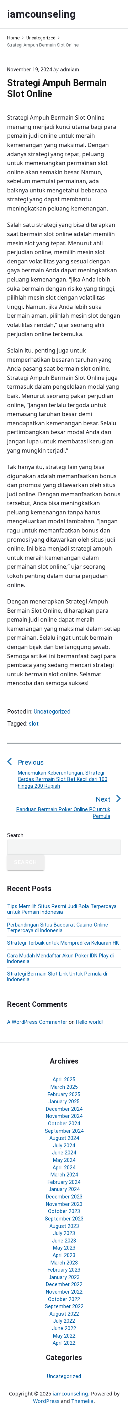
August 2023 (64, 1226)
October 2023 (64, 1211)
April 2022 (64, 1343)
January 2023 (64, 1277)
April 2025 (64, 1079)
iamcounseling (70, 1393)
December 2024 (64, 1109)
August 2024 (64, 1138)
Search (15, 835)
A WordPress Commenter (37, 1022)
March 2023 (64, 1263)
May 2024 (64, 1160)
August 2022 (64, 1314)
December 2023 (64, 1197)
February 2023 (64, 1270)
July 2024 (64, 1145)
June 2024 (64, 1153)
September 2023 (64, 1219)
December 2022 (64, 1284)
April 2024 (64, 1167)
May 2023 (64, 1248)
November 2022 (64, 1292)
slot (34, 723)
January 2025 (64, 1101)
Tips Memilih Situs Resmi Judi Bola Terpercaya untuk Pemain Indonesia (62, 909)
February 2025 (64, 1094)
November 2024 (64, 1116)
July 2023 (64, 1233)
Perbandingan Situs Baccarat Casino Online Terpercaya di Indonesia (57, 927)
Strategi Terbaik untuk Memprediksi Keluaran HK (63, 943)
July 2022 (64, 1321)
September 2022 (64, 1306)
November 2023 (64, 1204)
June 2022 (64, 1328)
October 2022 (64, 1299)
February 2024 (64, 1182)
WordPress (46, 1401)
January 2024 (64, 1189)
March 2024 (64, 1175)
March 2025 (64, 1087)
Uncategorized (52, 711)
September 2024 (64, 1131)
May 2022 (64, 1336)
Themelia (82, 1401)
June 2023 (64, 1241)
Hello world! (89, 1022)
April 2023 (64, 1255)
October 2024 (64, 1123)
